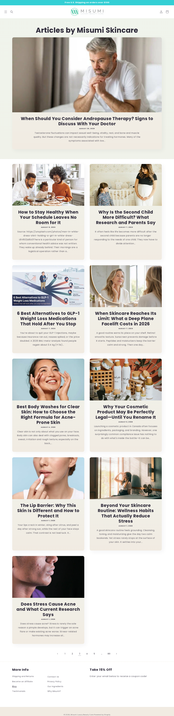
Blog (14, 686)
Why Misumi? (54, 691)
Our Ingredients (55, 686)
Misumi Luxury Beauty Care (82, 715)
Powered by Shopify (102, 715)
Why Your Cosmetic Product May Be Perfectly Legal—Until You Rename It (126, 412)
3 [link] (79, 653)
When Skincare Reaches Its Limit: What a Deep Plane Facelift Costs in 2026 (125, 318)
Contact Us (53, 676)
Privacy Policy (54, 681)
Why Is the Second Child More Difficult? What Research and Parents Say (126, 217)
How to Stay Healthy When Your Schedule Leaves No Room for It (48, 217)
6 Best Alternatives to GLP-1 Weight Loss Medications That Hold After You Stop (48, 318)
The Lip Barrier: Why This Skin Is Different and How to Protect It (48, 510)
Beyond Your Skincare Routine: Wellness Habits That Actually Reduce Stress (126, 513)
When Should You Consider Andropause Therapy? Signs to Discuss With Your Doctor (87, 121)
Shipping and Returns (23, 676)
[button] (6, 12)
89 (109, 653)
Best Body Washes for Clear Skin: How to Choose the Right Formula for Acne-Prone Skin (48, 414)
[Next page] (116, 654)
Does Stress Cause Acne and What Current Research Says (48, 609)
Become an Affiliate (22, 681)
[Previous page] (58, 654)
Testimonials (18, 691)
